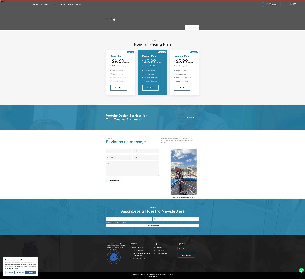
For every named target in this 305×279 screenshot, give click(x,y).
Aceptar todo (31, 272)
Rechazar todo (20, 272)
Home (189, 28)
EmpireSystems (152, 276)
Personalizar (10, 272)
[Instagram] (183, 248)
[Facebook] (179, 248)
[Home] (2, 1)
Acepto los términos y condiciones (116, 222)
